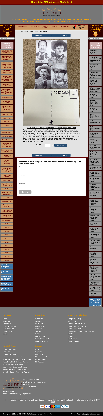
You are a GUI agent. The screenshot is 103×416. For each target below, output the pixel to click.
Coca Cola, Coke (7, 114)
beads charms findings (77, 326)
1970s (7, 253)
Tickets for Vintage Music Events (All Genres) (94, 202)
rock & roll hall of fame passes (15, 362)
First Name (22, 175)
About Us (45, 26)
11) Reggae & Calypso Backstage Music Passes (95, 187)
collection (39, 319)
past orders (39, 354)
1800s (7, 224)
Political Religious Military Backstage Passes (95, 277)
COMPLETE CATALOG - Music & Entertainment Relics (95, 59)
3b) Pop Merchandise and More (95, 128)
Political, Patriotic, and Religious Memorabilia (7, 163)
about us (6, 321)
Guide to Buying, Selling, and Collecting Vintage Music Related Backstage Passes (95, 302)
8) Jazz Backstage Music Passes (95, 168)
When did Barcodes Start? (6, 284)
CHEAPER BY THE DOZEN (7, 71)
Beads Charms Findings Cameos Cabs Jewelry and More (6, 92)
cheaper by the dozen (76, 324)
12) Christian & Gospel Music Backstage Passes (94, 195)
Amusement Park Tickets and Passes (95, 236)
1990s (7, 260)
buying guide (40, 336)
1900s (7, 227)
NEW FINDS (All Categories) (7, 51)
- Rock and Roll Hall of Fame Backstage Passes (94, 218)
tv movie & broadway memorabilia (81, 331)
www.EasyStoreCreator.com (89, 414)
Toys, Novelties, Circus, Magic (7, 210)
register (38, 352)
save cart (39, 324)
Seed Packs (6, 180)
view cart (39, 321)
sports (70, 334)
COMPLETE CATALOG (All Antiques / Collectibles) (6, 65)
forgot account (41, 359)
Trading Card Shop (7, 216)
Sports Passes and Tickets (94, 283)
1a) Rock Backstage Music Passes (95, 96)
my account (39, 362)
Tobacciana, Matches (6, 205)
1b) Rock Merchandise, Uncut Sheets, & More (95, 103)
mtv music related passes (13, 364)
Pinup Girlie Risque (7, 155)
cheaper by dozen (10, 354)
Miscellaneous (6, 140)
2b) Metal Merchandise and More (95, 116)
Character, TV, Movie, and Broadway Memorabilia (6, 109)
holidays (71, 336)
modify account (41, 357)
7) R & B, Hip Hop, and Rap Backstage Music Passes (95, 162)
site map (38, 331)
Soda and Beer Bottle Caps (6, 193)
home (5, 319)
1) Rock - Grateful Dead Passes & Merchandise (95, 89)
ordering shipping (9, 326)
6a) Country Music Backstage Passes (95, 147)
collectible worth (41, 341)
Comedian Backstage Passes (93, 248)
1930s (7, 238)
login (37, 349)
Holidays (6, 129)
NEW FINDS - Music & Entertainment (94, 52)
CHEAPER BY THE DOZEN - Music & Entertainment (94, 83)
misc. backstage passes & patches (16, 372)
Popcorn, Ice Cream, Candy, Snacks (6, 170)
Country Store (6, 118)
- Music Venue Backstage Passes (94, 229)
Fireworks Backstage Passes (93, 254)
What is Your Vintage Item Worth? (5, 266)
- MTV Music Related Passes (94, 224)
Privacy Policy (65, 26)
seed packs (72, 339)
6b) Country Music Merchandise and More (95, 154)
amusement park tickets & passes (16, 369)
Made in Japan (6, 132)
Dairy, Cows (6, 121)
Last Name (22, 183)
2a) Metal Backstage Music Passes (95, 110)
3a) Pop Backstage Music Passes (95, 122)
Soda (6, 189)
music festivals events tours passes (17, 359)
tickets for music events (12, 357)
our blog (6, 334)
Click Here (43, 32)
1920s (7, 235)
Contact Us (55, 26)
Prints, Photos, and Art (6, 175)
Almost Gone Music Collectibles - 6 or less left (95, 75)
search (38, 334)
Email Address (23, 167)
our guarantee (8, 329)
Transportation (6, 220)
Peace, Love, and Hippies (6, 150)
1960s (7, 249)
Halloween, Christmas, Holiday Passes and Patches (94, 262)
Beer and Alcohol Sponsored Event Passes (95, 242)
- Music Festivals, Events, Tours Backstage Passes (95, 210)
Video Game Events (93, 294)
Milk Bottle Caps (7, 136)
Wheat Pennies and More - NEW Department (7, 57)
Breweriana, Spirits (6, 101)
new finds (72, 321)
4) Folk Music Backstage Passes (94, 134)
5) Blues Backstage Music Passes (95, 141)
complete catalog (74, 319)
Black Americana (7, 97)
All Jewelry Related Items (7, 85)
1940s (7, 242)
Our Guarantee (35, 26)
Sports (7, 197)
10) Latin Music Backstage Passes (94, 180)
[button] (38, 35)
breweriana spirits (75, 329)
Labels (7, 125)
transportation (73, 341)
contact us (7, 324)
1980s (7, 256)
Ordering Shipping (23, 26)
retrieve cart (40, 326)
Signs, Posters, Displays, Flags (7, 184)
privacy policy (8, 331)
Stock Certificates (6, 201)
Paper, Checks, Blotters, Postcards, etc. (6, 145)
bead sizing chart (42, 339)
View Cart (44, 27)
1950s (7, 245)
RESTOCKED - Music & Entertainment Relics (94, 67)
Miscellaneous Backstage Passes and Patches (94, 269)
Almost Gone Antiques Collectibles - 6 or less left (6, 78)
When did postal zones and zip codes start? (6, 278)
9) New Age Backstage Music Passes (95, 173)
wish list (38, 329)
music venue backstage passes (15, 367)
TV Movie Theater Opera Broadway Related (95, 289)
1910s (7, 231)
